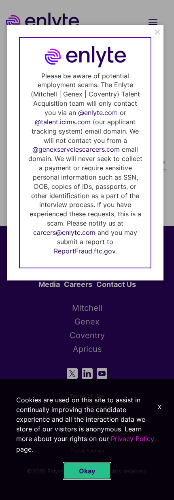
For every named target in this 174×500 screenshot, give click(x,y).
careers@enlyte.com (64, 232)
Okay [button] (87, 471)
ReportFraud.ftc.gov (84, 251)
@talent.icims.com (63, 122)
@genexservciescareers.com (76, 149)
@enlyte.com (98, 113)
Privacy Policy (132, 439)
